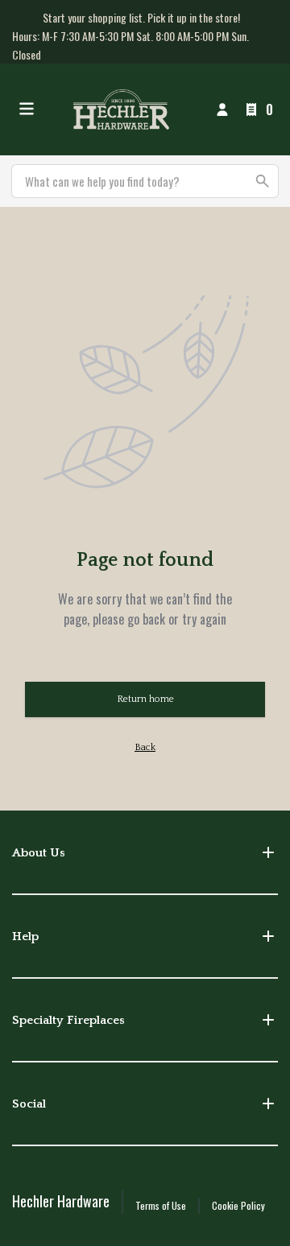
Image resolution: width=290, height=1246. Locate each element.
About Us (38, 853)
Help (25, 936)
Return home (145, 699)
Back (145, 747)
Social (29, 1104)
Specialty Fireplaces (68, 1020)
